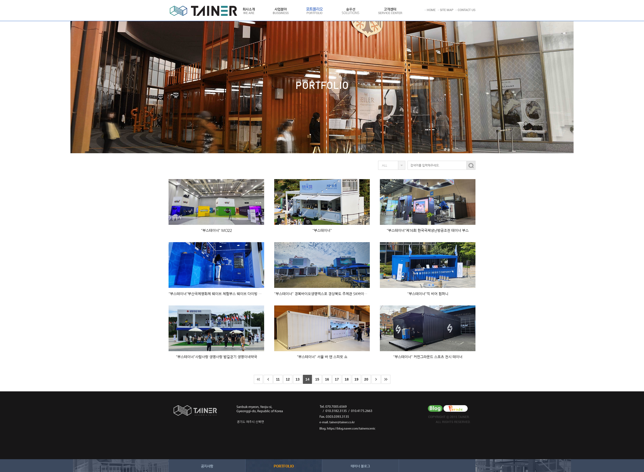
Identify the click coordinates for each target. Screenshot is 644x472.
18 (347, 379)
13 (298, 379)
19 (356, 379)
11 (278, 379)
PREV (268, 379)
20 (366, 379)
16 (327, 379)
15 (317, 379)
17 (337, 379)
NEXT (376, 379)
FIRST (258, 379)
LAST (385, 379)
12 (288, 379)
